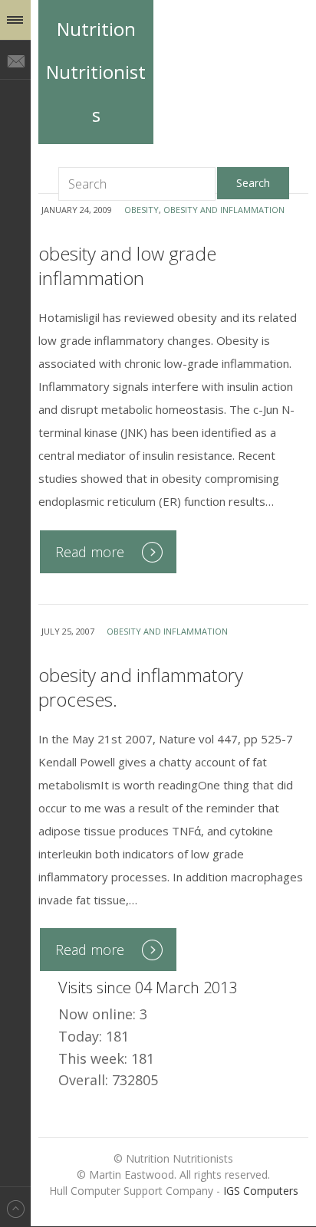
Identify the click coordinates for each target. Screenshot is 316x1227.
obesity (141, 209)
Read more (89, 552)
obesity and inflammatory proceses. (140, 687)
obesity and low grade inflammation (127, 265)
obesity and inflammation (224, 209)
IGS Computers (260, 1190)
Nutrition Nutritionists (96, 71)
